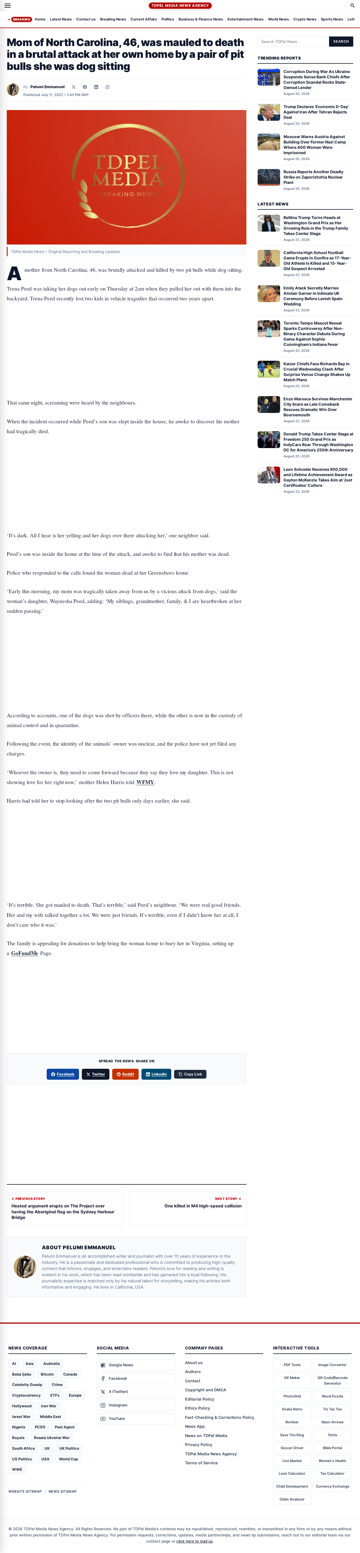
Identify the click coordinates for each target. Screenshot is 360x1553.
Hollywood (22, 1406)
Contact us (86, 19)
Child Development (292, 1486)
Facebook (66, 1074)
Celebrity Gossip (27, 1384)
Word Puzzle (332, 1396)
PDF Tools (292, 1365)
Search (341, 42)
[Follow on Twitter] (74, 87)
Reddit (128, 1074)
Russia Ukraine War (51, 1437)
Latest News (61, 19)
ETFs (54, 1395)
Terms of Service (201, 1462)
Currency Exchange (332, 1486)
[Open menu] (7, 6)
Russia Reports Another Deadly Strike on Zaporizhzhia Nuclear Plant (313, 177)
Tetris (332, 1435)
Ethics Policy (197, 1408)
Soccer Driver (292, 1448)
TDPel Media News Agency (180, 5)
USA (45, 1459)
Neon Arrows (332, 1422)
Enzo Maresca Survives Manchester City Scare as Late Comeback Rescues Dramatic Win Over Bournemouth (318, 406)
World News (278, 19)
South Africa (23, 1448)
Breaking (21, 19)
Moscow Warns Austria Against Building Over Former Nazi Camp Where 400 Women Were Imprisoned (315, 144)
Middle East (50, 1416)
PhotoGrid (292, 1396)
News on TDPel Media (206, 1435)
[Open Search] (353, 6)
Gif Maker (292, 1378)
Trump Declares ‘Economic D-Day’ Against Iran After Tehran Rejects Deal (316, 112)
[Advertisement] (126, 333)
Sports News (332, 19)
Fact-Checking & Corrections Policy (219, 1417)
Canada (70, 1374)
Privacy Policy (198, 1444)
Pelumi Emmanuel (47, 86)
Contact (192, 1380)
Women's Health (332, 1461)
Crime (57, 1384)
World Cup (68, 1459)
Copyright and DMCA (205, 1389)
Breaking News (113, 19)
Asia (30, 1363)
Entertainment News (246, 19)
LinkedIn (159, 1074)
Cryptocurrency (26, 1395)
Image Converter (332, 1365)
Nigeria (18, 1427)
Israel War (21, 1416)
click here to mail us (194, 1541)
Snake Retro (292, 1409)
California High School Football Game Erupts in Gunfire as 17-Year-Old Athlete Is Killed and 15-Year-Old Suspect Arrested (317, 260)
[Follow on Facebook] (85, 87)
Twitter (98, 1074)
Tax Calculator (332, 1473)
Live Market (292, 1461)
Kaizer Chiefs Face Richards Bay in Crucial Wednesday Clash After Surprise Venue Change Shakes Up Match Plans (317, 371)
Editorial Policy (199, 1399)
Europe (75, 1395)
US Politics (22, 1459)
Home (40, 19)
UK (47, 1448)
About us (194, 1362)
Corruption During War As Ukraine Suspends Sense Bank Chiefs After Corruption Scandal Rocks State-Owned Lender (317, 79)
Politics (167, 19)
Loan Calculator (292, 1473)
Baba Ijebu (21, 1374)
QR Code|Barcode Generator (333, 1380)
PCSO (40, 1427)
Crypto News (304, 19)
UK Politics (69, 1448)
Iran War (48, 1406)
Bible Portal (332, 1448)
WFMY (145, 782)
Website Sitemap (25, 1491)
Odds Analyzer (292, 1499)
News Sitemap (63, 1491)
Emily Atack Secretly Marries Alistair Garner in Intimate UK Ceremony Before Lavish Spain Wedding (313, 296)
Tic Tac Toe (332, 1409)
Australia (51, 1363)
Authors (193, 1371)
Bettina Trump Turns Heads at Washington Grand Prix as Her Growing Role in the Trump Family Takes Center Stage (316, 225)
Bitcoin (47, 1374)
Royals (18, 1437)
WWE (17, 1469)
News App (195, 1426)
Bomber (292, 1422)
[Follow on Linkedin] (96, 87)
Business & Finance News (201, 19)
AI (14, 1363)
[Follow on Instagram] (107, 87)
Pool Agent (65, 1427)
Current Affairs (143, 19)
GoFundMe (25, 953)
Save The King (292, 1435)
